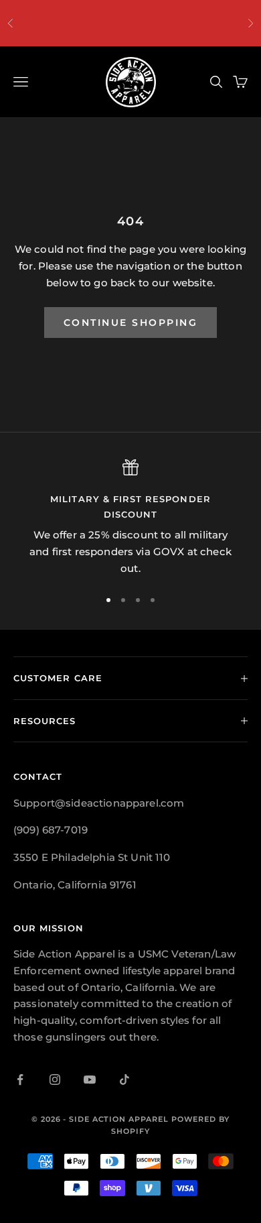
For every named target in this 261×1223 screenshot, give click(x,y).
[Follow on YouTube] (89, 1079)
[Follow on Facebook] (20, 1079)
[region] (130, 518)
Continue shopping (131, 322)
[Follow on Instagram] (55, 1079)
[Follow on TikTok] (124, 1079)
